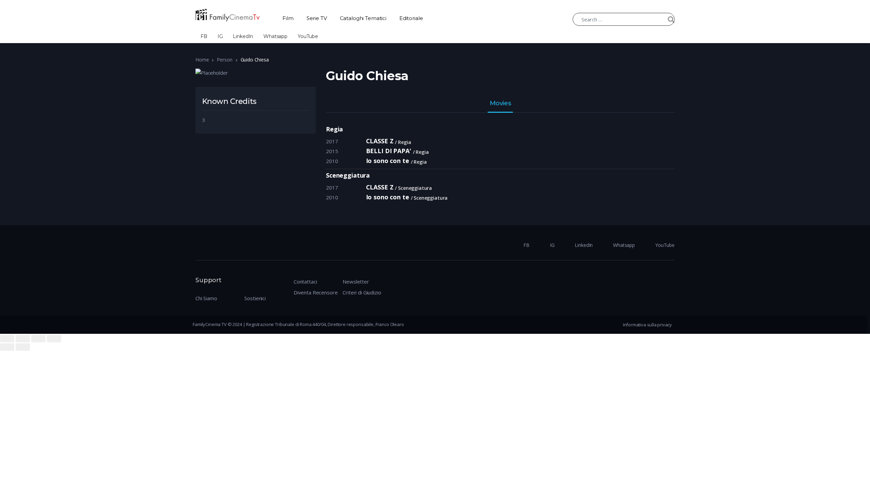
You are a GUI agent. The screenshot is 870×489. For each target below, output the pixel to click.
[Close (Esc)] (7, 338)
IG (220, 36)
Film (287, 18)
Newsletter (356, 281)
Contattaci (305, 281)
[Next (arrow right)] (23, 347)
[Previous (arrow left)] (7, 347)
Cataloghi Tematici (363, 18)
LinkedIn (243, 36)
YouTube (308, 36)
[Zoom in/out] (54, 338)
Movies (500, 103)
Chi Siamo (206, 298)
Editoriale (411, 18)
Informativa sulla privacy (647, 325)
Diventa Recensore (315, 292)
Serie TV (317, 18)
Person (224, 59)
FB (204, 36)
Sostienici (255, 298)
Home (202, 59)
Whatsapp (275, 36)
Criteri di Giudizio (362, 292)
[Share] (23, 338)
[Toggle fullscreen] (38, 338)
